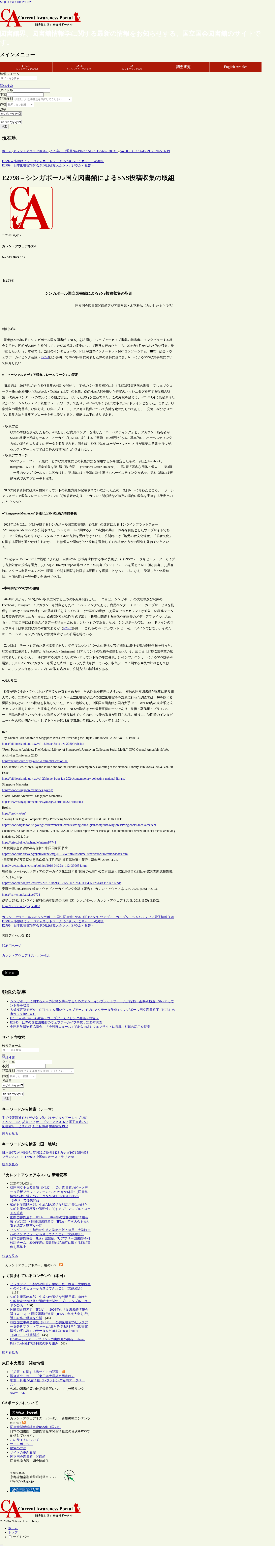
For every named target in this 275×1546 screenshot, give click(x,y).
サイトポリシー (21, 1444)
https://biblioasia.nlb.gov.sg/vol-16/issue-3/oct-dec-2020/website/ (43, 743)
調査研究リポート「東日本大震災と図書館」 (42, 1376)
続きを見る (10, 1133)
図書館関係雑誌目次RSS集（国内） (35, 1427)
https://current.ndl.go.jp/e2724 (21, 894)
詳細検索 (6, 86)
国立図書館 (65, 917)
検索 (4, 126)
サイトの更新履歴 (23, 1452)
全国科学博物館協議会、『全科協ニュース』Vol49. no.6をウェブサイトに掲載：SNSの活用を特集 (80, 1026)
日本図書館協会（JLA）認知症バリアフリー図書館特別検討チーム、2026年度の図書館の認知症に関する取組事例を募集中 (50, 1243)
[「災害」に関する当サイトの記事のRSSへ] (63, 1372)
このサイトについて (24, 1439)
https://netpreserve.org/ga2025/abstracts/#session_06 (35, 761)
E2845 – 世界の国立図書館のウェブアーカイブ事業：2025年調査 (56, 1022)
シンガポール (47, 917)
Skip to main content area (16, 1)
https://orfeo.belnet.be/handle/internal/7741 (29, 842)
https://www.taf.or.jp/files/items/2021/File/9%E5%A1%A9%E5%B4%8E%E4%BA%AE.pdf (61, 883)
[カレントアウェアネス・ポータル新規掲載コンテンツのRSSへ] (24, 1422)
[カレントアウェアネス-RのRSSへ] (61, 1265)
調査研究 (183, 67)
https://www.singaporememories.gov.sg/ (27, 790)
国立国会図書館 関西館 (27, 1456)
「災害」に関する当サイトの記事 (34, 1372)
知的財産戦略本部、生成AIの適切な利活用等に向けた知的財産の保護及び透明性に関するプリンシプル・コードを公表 (50, 1209)
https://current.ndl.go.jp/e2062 (21, 906)
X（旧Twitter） (89, 917)
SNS (76, 917)
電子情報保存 (164, 917)
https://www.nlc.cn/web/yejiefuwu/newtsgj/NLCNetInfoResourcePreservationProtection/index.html (65, 854)
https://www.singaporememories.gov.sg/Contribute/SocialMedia (42, 801)
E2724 (45, 357)
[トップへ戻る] (1, 1545)
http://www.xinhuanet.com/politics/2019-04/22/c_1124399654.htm (44, 865)
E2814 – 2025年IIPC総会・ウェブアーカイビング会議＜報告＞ (54, 1018)
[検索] (1, 83)
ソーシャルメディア (140, 917)
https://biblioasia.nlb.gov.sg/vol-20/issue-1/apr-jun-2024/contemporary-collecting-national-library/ (63, 778)
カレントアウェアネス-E (19, 917)
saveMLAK (17, 1392)
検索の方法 (18, 1448)
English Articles (235, 67)
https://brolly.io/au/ (14, 813)
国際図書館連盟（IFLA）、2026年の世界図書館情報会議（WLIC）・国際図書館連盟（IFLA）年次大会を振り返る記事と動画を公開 (50, 1221)
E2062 (67, 628)
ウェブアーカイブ (113, 917)
